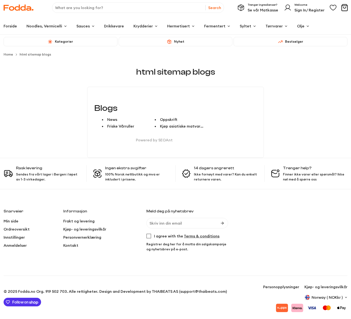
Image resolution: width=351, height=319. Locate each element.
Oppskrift (168, 119)
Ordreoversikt (17, 229)
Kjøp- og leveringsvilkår (84, 229)
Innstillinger (14, 237)
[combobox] (138, 7)
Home (8, 54)
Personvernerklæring (82, 237)
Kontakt (70, 245)
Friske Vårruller (120, 126)
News (112, 119)
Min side (11, 221)
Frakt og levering (79, 221)
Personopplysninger (281, 286)
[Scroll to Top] (341, 293)
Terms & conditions (201, 236)
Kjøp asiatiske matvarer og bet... (190, 126)
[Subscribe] (222, 223)
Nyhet (179, 41)
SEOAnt (165, 140)
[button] (344, 7)
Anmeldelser (15, 245)
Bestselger (294, 41)
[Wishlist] (333, 7)
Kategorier (64, 41)
